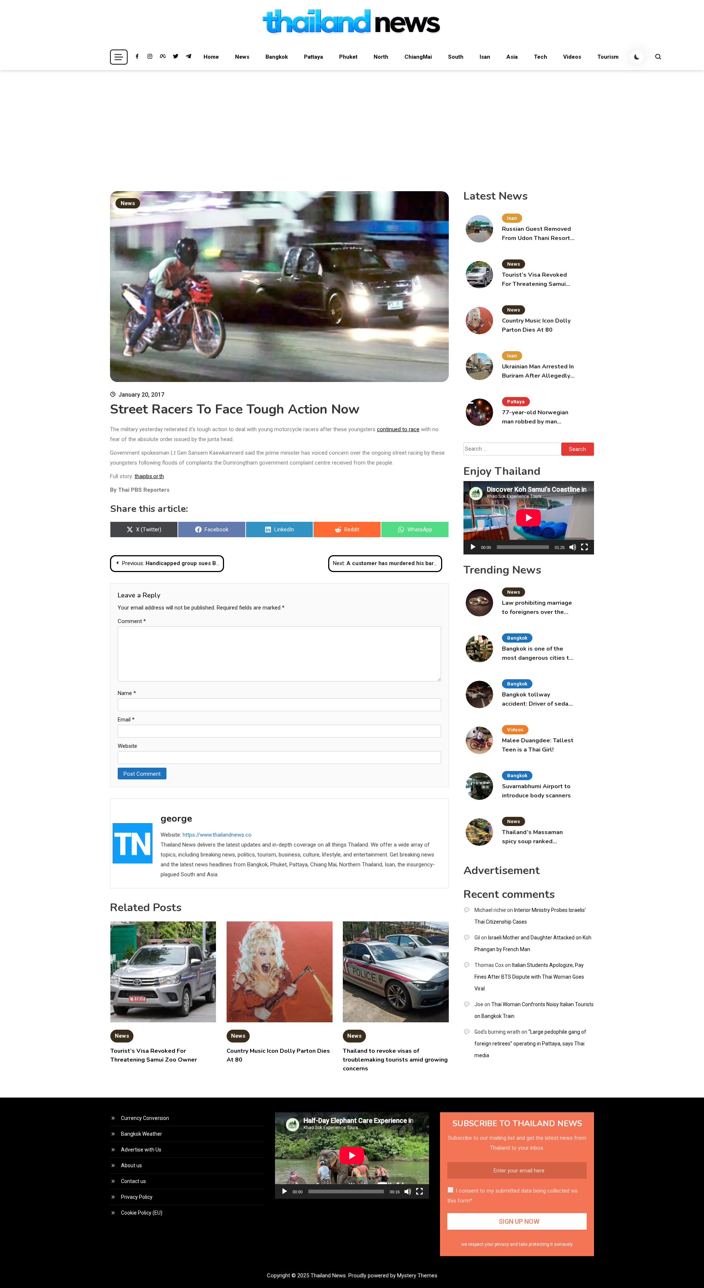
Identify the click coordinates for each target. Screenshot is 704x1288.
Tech (540, 57)
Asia (512, 57)
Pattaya (313, 57)
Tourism (608, 57)
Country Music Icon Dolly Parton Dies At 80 (536, 325)
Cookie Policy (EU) (141, 1213)
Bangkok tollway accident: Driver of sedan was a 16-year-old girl (537, 700)
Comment (132, 621)
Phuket (348, 57)
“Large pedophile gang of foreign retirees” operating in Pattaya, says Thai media (530, 1043)
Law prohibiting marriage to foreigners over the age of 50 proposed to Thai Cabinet (537, 608)
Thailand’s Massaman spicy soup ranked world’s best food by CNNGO (532, 837)
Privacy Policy (137, 1197)
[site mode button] (637, 56)
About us (131, 1165)
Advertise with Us (141, 1150)
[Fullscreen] (584, 547)
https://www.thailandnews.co (217, 835)
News (242, 57)
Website (127, 746)
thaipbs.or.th (149, 476)
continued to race (398, 429)
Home (211, 57)
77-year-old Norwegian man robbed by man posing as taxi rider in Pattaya (535, 417)
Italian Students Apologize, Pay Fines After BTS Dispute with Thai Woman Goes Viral (529, 977)
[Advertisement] (352, 125)
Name (127, 693)
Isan (485, 57)
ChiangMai (418, 57)
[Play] (473, 547)
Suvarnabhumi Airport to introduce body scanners (536, 791)
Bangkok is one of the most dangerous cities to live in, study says (537, 654)
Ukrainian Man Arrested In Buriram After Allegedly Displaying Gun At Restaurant (538, 372)
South (455, 57)
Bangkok (276, 57)
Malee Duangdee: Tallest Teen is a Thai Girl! (537, 745)
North (381, 57)
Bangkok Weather (141, 1134)
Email (126, 719)
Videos (572, 57)
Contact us (133, 1181)
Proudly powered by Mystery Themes (392, 1275)
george (176, 818)
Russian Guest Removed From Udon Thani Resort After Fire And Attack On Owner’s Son (537, 234)
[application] (528, 517)
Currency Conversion (145, 1118)
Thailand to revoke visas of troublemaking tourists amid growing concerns (395, 1060)
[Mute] (572, 547)
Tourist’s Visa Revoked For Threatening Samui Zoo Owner (534, 280)
